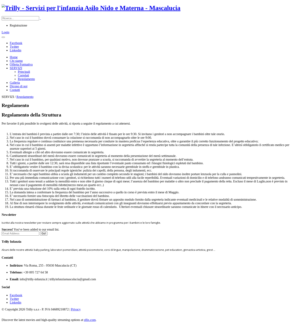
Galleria (15, 82)
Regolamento (26, 79)
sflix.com (90, 320)
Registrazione (18, 25)
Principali (24, 71)
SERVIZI (16, 68)
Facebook (16, 43)
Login (5, 32)
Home (14, 57)
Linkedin (15, 50)
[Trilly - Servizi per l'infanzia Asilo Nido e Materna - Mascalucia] (91, 8)
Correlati (23, 75)
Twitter (14, 46)
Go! (44, 233)
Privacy (76, 309)
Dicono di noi (18, 86)
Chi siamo (16, 60)
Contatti (15, 90)
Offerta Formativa (21, 64)
